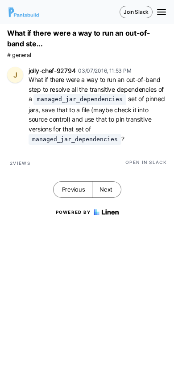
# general (19, 55)
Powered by (73, 212)
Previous (73, 189)
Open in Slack (146, 162)
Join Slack (136, 11)
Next (105, 189)
